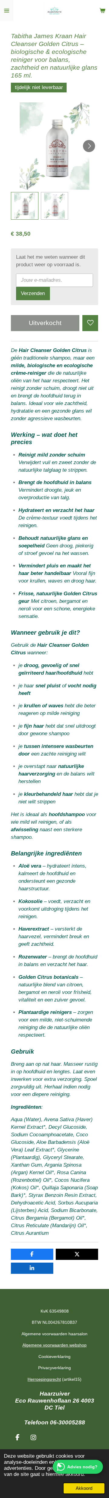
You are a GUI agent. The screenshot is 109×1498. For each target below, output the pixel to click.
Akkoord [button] (84, 1488)
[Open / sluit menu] (6, 10)
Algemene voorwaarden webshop (54, 1345)
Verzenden (33, 293)
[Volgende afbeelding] (89, 146)
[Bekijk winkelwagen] (102, 10)
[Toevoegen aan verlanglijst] (90, 323)
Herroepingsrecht (44, 1379)
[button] (24, 206)
